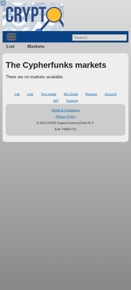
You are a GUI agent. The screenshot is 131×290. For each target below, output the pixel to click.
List (10, 46)
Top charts (48, 94)
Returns (91, 94)
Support (72, 100)
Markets (36, 46)
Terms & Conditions (66, 110)
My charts (71, 94)
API (56, 100)
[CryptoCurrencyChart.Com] (33, 17)
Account (111, 94)
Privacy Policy (66, 116)
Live (30, 94)
